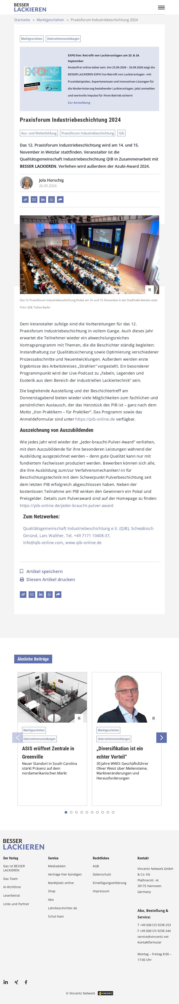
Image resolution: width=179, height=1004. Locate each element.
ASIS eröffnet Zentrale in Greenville (48, 752)
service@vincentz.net (153, 937)
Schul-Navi (56, 916)
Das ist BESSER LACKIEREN (14, 868)
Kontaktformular (150, 942)
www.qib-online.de (83, 542)
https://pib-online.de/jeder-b (47, 505)
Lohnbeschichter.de (62, 908)
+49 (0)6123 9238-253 (155, 925)
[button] (71, 812)
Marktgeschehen (50, 19)
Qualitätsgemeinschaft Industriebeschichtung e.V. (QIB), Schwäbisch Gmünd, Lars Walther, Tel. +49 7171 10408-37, (88, 532)
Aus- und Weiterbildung (39, 133)
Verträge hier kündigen (65, 874)
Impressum (101, 891)
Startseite (22, 19)
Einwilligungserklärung (109, 883)
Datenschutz (102, 874)
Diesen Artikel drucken (50, 579)
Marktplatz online (61, 883)
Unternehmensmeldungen (63, 39)
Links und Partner (16, 904)
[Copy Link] (25, 199)
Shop (51, 891)
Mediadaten (57, 866)
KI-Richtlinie (12, 887)
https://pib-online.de (95, 419)
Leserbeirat (11, 895)
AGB (96, 866)
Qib (121, 133)
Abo (51, 900)
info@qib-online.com (43, 542)
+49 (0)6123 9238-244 (155, 931)
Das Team (10, 879)
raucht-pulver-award (94, 505)
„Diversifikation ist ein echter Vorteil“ (119, 752)
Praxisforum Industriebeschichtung (87, 133)
